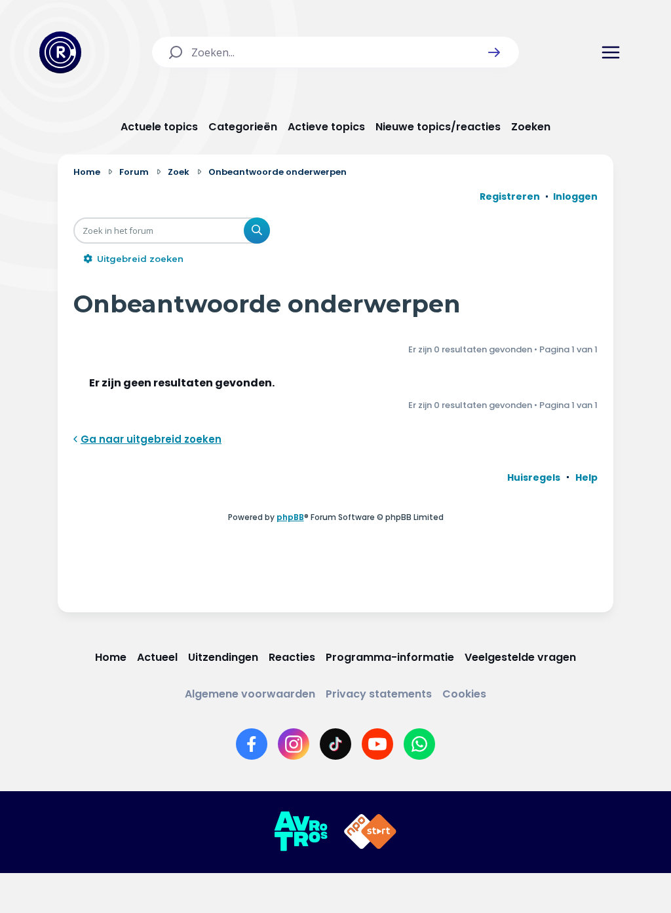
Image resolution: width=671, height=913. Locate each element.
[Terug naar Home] (60, 52)
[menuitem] (533, 477)
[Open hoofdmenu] (611, 52)
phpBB (290, 517)
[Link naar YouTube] (377, 744)
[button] (494, 52)
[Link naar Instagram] (293, 744)
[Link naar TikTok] (335, 744)
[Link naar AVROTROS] (301, 831)
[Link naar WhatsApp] (419, 744)
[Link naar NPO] (370, 831)
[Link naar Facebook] (251, 744)
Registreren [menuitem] (510, 196)
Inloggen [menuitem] (575, 196)
